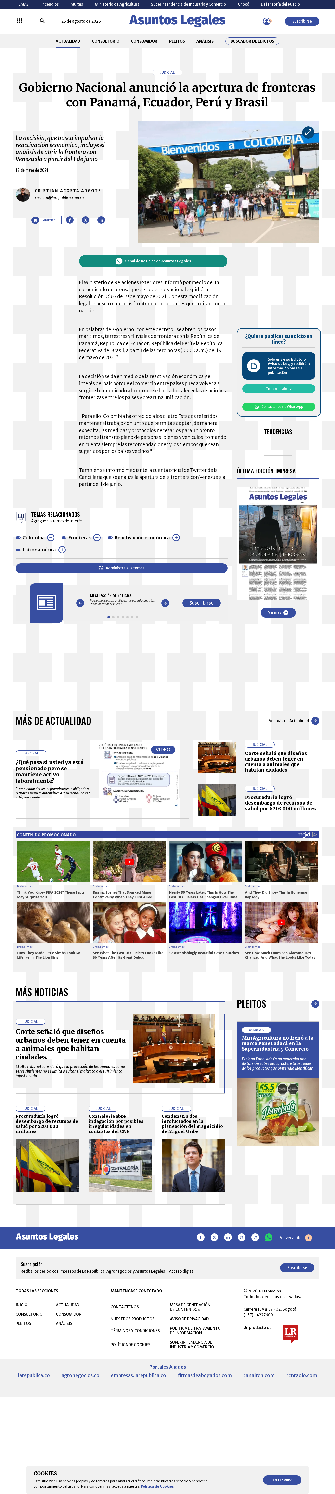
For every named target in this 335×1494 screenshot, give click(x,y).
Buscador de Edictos (252, 41)
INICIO (21, 1305)
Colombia (34, 538)
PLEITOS (177, 41)
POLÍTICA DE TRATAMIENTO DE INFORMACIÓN (195, 1330)
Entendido (282, 1480)
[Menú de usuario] (267, 21)
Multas (77, 4)
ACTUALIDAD (68, 41)
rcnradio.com (301, 1375)
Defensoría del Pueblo (280, 4)
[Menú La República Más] (20, 21)
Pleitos (251, 1004)
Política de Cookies (157, 1486)
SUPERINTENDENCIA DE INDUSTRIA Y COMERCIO (192, 1344)
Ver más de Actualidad (289, 720)
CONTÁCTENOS (125, 1307)
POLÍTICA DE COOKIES (130, 1344)
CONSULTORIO (105, 41)
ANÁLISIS (205, 41)
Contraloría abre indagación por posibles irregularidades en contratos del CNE (116, 1124)
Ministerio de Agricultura (117, 4)
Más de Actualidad (53, 720)
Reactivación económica (142, 538)
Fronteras (79, 538)
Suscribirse (302, 21)
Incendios (50, 4)
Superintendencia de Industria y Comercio (188, 4)
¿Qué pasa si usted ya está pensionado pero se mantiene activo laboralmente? (49, 771)
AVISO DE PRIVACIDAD (189, 1319)
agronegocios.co (80, 1375)
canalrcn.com (259, 1375)
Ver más (274, 612)
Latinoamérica (39, 550)
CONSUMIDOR (144, 41)
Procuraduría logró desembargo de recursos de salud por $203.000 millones (280, 803)
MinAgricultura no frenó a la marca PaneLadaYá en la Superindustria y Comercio (277, 1043)
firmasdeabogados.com (205, 1375)
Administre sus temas (125, 568)
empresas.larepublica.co (138, 1375)
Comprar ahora (278, 388)
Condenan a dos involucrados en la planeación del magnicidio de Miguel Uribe (192, 1124)
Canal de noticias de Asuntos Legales (158, 261)
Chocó (243, 4)
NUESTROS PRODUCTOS (133, 1319)
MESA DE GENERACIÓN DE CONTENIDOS (190, 1307)
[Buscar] (42, 21)
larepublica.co (34, 1375)
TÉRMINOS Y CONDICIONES (135, 1330)
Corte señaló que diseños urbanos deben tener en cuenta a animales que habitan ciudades (276, 761)
